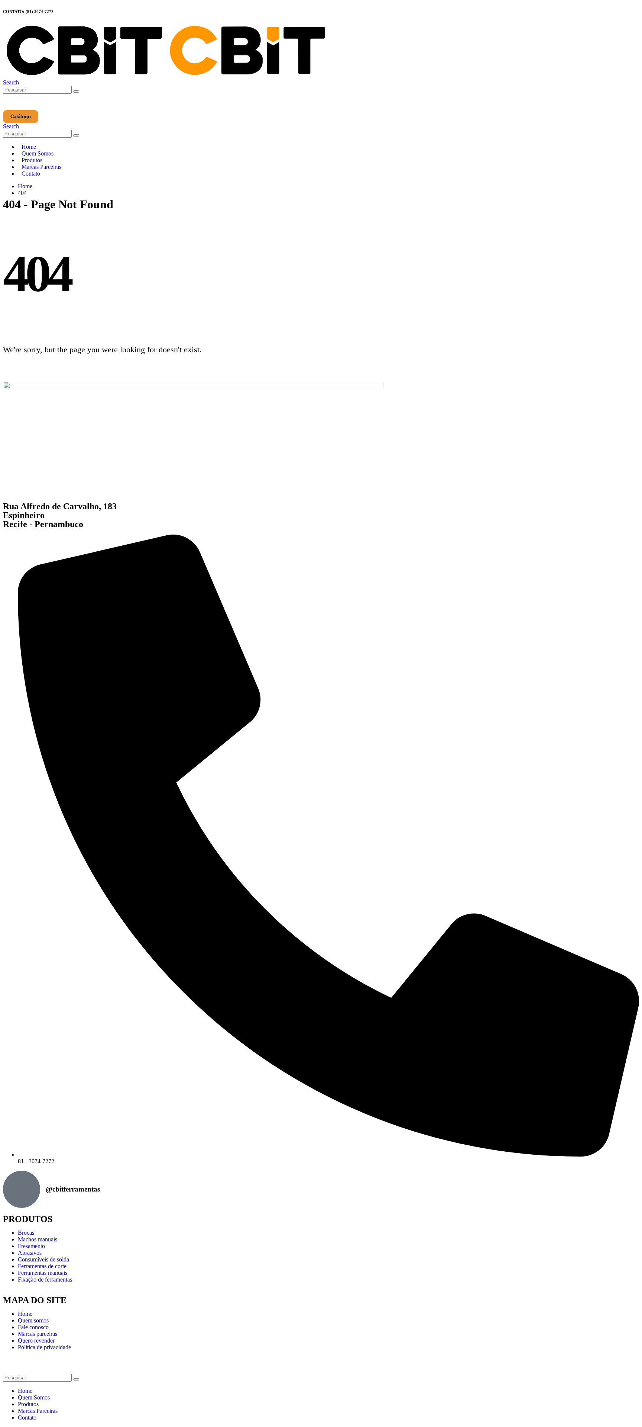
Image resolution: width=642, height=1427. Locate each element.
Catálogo (20, 116)
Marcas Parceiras (41, 167)
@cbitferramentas (73, 1189)
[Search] (76, 91)
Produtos (32, 160)
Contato (31, 173)
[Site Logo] (166, 76)
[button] (11, 82)
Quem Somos (38, 153)
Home (29, 147)
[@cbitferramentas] (21, 1189)
